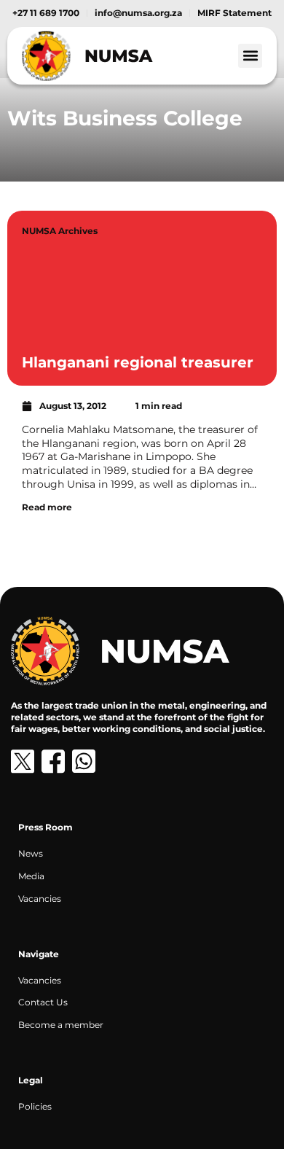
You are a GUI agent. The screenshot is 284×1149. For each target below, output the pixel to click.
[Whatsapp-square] (83, 761)
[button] (250, 56)
